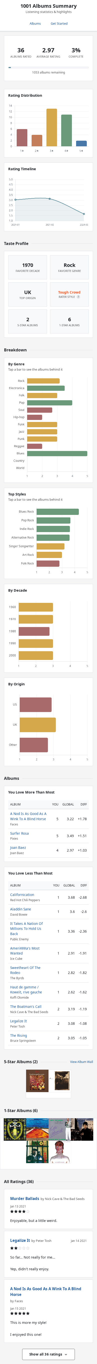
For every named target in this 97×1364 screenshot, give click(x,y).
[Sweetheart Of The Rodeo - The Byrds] (15, 1129)
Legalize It (18, 1021)
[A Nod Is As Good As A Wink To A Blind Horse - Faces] (37, 1081)
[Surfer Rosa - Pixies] (59, 1081)
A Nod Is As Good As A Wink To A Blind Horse (28, 816)
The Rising (18, 1035)
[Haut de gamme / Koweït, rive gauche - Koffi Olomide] (59, 1129)
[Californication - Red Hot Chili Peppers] (37, 1129)
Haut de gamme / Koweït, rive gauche (26, 989)
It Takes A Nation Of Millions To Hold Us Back (26, 928)
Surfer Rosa (19, 833)
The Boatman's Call (26, 1006)
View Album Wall (81, 1062)
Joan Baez (18, 847)
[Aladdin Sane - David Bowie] (59, 1152)
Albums (35, 23)
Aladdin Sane (20, 909)
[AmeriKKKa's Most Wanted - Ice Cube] (82, 1129)
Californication (22, 894)
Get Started (59, 23)
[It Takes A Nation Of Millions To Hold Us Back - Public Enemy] (37, 1152)
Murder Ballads (24, 1198)
